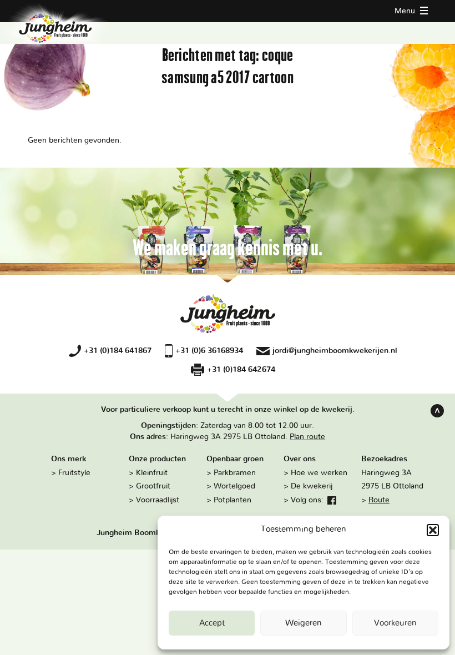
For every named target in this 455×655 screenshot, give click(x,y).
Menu (406, 11)
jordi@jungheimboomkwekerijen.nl (334, 350)
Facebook (331, 500)
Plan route (307, 436)
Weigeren (303, 623)
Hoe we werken (319, 472)
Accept (212, 623)
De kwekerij (311, 486)
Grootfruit (153, 486)
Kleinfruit (152, 472)
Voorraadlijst (157, 500)
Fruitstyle (74, 472)
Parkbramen (235, 472)
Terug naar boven (437, 410)
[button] (432, 530)
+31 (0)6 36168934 (209, 350)
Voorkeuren (395, 623)
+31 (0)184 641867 (117, 350)
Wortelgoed (234, 486)
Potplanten (232, 500)
